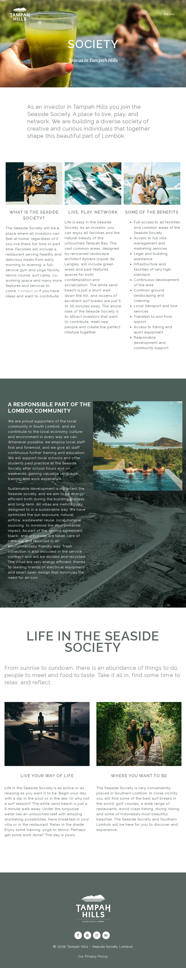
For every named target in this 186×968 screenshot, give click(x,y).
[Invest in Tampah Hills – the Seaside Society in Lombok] (19, 14)
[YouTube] (87, 935)
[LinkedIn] (106, 935)
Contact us (28, 291)
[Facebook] (78, 935)
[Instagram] (96, 935)
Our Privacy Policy (93, 956)
